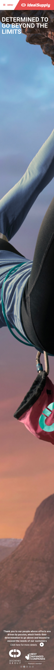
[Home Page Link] (33, 5)
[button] (6, 5)
